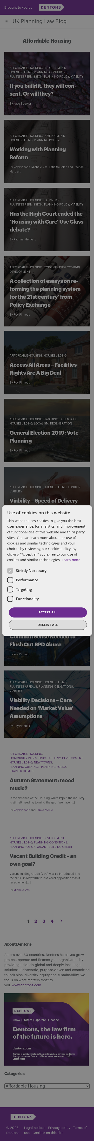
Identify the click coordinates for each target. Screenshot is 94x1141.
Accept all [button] (48, 612)
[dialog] (47, 570)
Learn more (71, 559)
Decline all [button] (48, 625)
